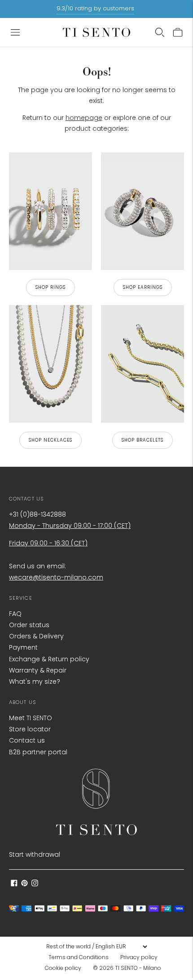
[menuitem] (81, 957)
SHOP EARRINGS (142, 287)
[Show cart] (177, 32)
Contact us (27, 740)
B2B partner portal (38, 752)
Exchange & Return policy (49, 659)
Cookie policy (63, 968)
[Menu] (15, 32)
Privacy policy (139, 957)
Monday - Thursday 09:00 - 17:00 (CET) (70, 525)
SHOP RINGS (50, 287)
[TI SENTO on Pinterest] (24, 884)
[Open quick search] (160, 32)
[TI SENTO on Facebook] (14, 884)
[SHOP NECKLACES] (50, 364)
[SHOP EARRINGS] (142, 211)
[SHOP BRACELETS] (142, 364)
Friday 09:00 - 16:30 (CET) (48, 543)
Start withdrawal (34, 854)
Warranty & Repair (37, 670)
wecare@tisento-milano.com (56, 577)
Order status (29, 624)
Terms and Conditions (78, 957)
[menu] (96, 946)
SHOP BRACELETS (142, 440)
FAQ (15, 613)
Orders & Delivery (36, 636)
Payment (23, 647)
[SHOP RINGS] (50, 211)
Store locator (30, 729)
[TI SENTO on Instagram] (34, 884)
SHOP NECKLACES (50, 440)
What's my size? (34, 681)
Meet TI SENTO (30, 717)
